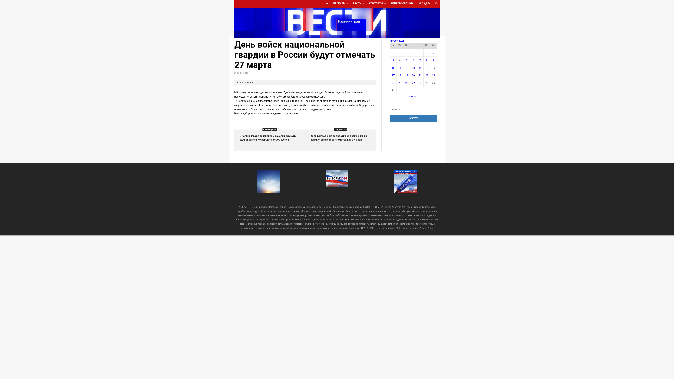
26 (406, 83)
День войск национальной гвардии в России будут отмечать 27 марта (304, 54)
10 (393, 68)
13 (413, 68)
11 (399, 68)
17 (393, 75)
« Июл (412, 96)
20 (413, 75)
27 (413, 83)
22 (426, 75)
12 (406, 68)
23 (433, 75)
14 (420, 68)
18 (399, 75)
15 (426, 68)
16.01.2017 (242, 73)
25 (399, 83)
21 (420, 75)
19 (406, 75)
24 (393, 83)
